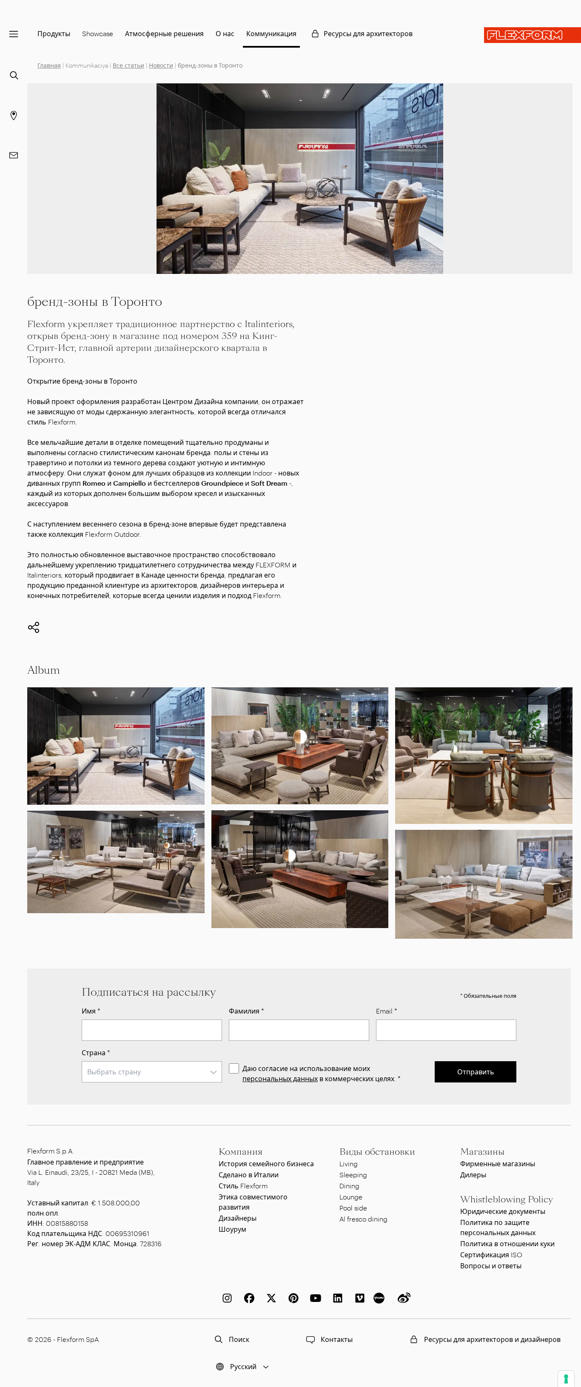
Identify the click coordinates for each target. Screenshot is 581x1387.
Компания (240, 1152)
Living (348, 1163)
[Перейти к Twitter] (269, 1298)
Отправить (475, 1072)
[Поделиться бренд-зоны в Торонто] (33, 627)
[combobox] (152, 1071)
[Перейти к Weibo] (402, 1298)
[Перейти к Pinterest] (292, 1298)
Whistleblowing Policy (506, 1199)
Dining (349, 1186)
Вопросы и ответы (490, 1266)
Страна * (96, 1052)
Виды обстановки (377, 1152)
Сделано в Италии (249, 1175)
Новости (161, 65)
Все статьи (128, 65)
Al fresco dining (363, 1219)
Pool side (353, 1208)
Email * (386, 1011)
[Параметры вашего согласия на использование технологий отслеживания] (566, 1379)
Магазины (482, 1152)
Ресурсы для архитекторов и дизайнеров (492, 1339)
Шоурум (232, 1229)
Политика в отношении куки (507, 1243)
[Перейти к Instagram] (225, 1298)
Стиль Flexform (243, 1186)
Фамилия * (246, 1011)
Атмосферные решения (164, 33)
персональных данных (280, 1078)
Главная (49, 65)
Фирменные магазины (497, 1163)
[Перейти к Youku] (380, 1298)
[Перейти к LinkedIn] (336, 1298)
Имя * (91, 1011)
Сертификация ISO (491, 1254)
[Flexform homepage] (532, 35)
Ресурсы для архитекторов (368, 33)
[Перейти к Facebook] (247, 1298)
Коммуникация (271, 33)
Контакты (337, 1339)
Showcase (97, 33)
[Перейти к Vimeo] (358, 1298)
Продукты (53, 33)
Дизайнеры (237, 1218)
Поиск (239, 1339)
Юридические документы (502, 1211)
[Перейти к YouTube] (314, 1298)
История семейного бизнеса (266, 1163)
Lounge (350, 1197)
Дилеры (473, 1175)
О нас (225, 33)
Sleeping (353, 1175)
